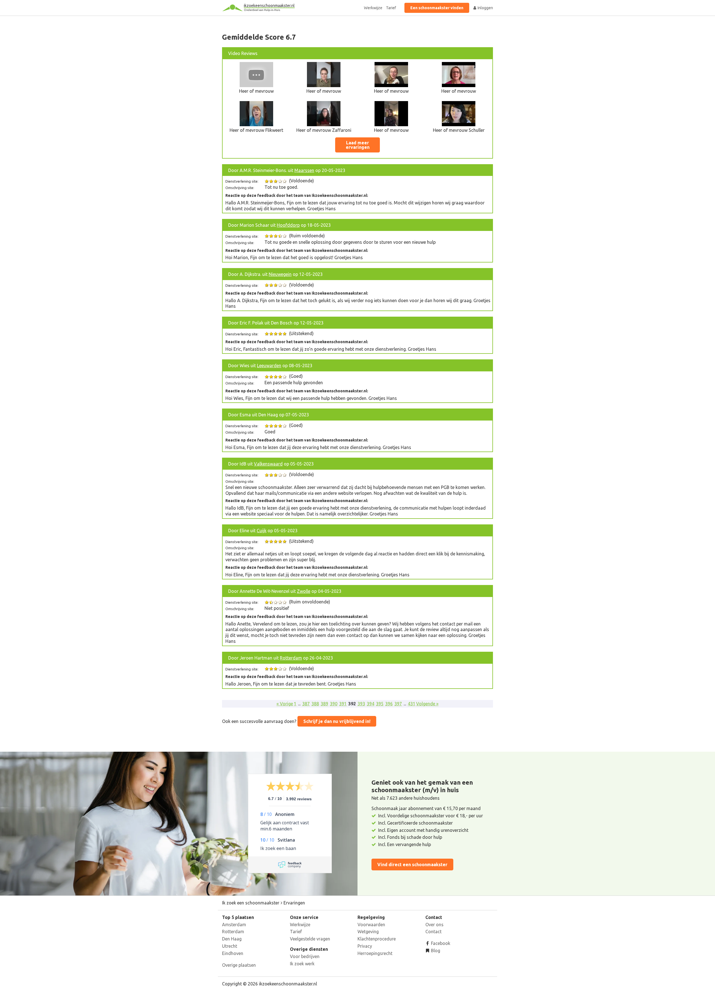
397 (398, 703)
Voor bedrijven (305, 956)
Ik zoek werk (302, 963)
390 (333, 703)
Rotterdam (291, 657)
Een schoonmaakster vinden (436, 8)
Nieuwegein (280, 274)
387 (306, 703)
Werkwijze (373, 8)
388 (315, 703)
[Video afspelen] (256, 85)
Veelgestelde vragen (310, 938)
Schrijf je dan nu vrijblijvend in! (336, 721)
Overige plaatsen (239, 965)
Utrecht (229, 946)
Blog (435, 950)
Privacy (365, 946)
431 (411, 703)
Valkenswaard (268, 463)
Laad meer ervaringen (358, 145)
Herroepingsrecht (375, 953)
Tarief (391, 8)
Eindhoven (232, 953)
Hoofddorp (288, 225)
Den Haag (232, 938)
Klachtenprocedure (377, 938)
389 (324, 703)
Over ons (434, 924)
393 (361, 703)
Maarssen (304, 170)
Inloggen (485, 8)
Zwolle (303, 591)
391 (343, 703)
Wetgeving (368, 931)
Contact (433, 931)
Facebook (440, 943)
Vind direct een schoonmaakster (412, 864)
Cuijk (261, 530)
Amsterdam (234, 924)
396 (389, 703)
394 (370, 703)
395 (379, 703)
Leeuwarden (269, 365)
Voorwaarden (371, 924)
